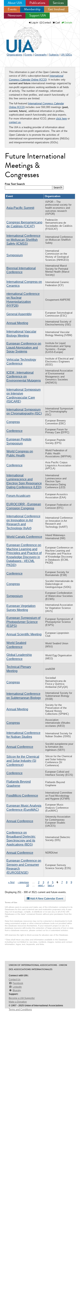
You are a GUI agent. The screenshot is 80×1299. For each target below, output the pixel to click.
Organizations (14, 54)
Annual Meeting (17, 323)
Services (58, 2)
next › (41, 885)
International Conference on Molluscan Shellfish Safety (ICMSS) (23, 239)
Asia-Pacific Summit (20, 207)
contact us (15, 122)
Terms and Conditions (20, 1009)
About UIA (15, 2)
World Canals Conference (24, 536)
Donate (68, 22)
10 (27, 885)
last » (51, 885)
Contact (46, 22)
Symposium (14, 255)
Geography (41, 54)
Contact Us (14, 979)
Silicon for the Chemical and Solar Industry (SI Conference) (22, 760)
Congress (13, 422)
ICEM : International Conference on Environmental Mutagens (23, 376)
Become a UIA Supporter (22, 998)
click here (61, 118)
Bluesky (17, 990)
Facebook (18, 983)
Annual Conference (19, 746)
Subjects (54, 54)
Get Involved (56, 9)
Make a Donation (18, 1001)
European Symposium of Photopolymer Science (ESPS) (23, 621)
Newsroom (15, 15)
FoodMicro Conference (22, 795)
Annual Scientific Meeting (24, 634)
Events (12, 9)
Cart (57, 22)
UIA (19, 37)
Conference (14, 430)
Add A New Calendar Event (46, 898)
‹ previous (23, 882)
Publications (37, 2)
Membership (32, 9)
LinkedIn (17, 987)
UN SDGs (66, 54)
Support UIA (37, 15)
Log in (34, 22)
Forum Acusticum (18, 495)
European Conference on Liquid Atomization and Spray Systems (23, 347)
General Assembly (19, 314)
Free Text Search (15, 184)
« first (11, 882)
